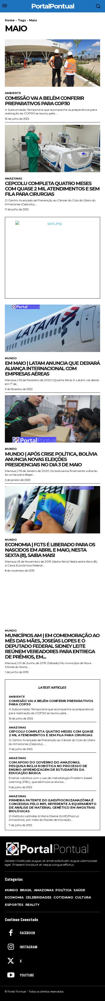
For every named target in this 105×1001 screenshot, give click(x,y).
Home (10, 20)
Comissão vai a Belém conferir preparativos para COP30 (44, 100)
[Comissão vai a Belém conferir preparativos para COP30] (52, 63)
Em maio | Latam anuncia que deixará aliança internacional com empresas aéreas (52, 368)
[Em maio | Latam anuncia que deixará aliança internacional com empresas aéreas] (52, 328)
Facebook (27, 933)
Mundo (11, 358)
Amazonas (13, 178)
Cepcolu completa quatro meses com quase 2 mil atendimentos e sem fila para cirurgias (52, 188)
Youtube (27, 975)
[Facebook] (11, 933)
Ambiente (13, 93)
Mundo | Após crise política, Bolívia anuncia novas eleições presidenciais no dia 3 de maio (51, 459)
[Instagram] (11, 947)
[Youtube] (11, 975)
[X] (11, 961)
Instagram (28, 947)
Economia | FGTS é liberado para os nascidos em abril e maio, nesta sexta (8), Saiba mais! (50, 550)
